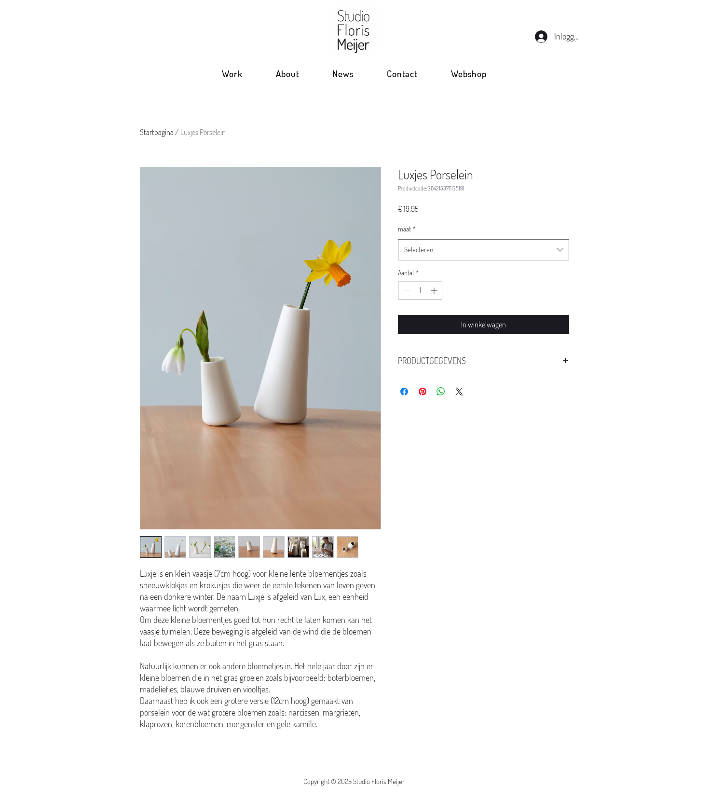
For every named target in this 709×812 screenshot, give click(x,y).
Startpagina (157, 132)
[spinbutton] (420, 290)
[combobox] (483, 249)
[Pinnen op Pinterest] (422, 391)
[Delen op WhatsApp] (441, 391)
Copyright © (320, 781)
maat (407, 229)
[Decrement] (405, 290)
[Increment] (435, 290)
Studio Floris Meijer (379, 781)
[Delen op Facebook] (404, 391)
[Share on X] (459, 391)
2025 (345, 781)
